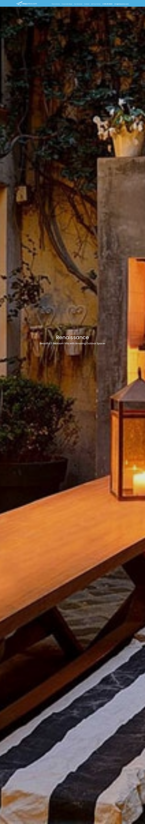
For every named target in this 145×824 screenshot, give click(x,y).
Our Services (78, 4)
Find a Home (56, 4)
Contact (86, 4)
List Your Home (95, 4)
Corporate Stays (67, 4)
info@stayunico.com (121, 4)
